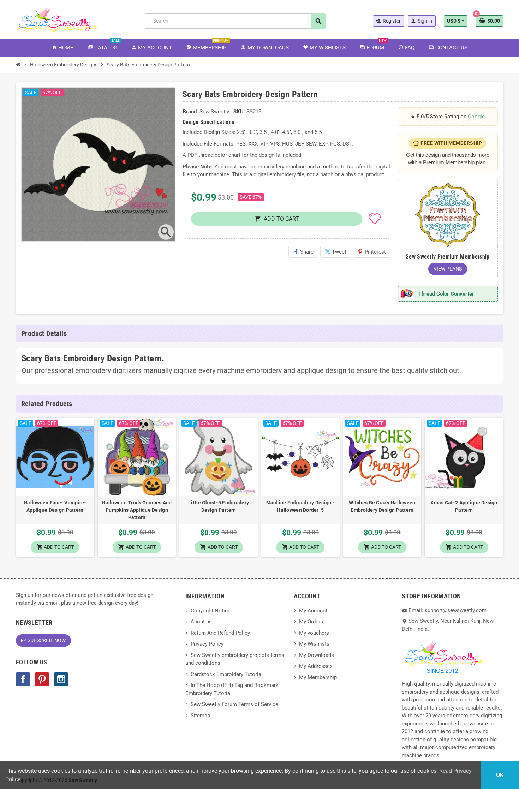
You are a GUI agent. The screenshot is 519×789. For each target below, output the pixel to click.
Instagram (61, 679)
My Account (313, 610)
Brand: (190, 111)
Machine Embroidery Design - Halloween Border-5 (300, 506)
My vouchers (314, 633)
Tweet (335, 252)
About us (201, 621)
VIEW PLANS (448, 269)
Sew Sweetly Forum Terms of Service (234, 704)
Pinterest (372, 252)
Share (303, 252)
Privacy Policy (207, 644)
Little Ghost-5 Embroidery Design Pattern (218, 506)
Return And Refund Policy (220, 633)
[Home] (18, 64)
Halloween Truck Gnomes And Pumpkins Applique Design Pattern (137, 510)
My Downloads (316, 655)
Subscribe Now (47, 640)
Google (476, 116)
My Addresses (316, 666)
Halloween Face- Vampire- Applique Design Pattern (55, 506)
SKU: (239, 111)
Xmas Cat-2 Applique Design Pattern (463, 506)
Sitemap (200, 715)
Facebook (23, 679)
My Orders (311, 621)
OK (499, 775)
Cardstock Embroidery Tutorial (227, 674)
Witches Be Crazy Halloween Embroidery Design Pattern (382, 506)
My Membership (318, 677)
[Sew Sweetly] (56, 19)
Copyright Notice (211, 610)
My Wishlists (314, 644)
